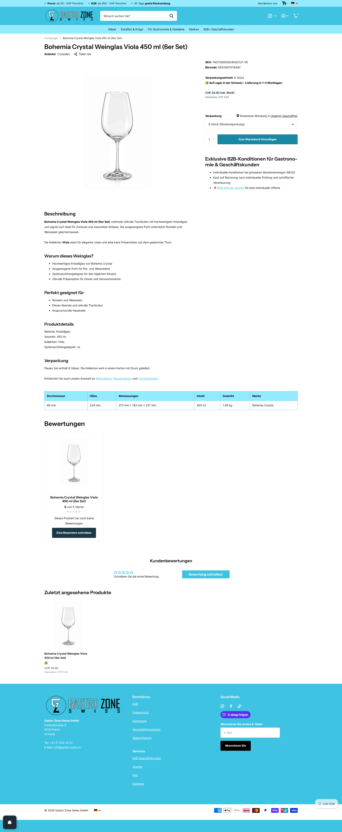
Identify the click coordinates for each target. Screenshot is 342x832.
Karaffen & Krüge (132, 29)
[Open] (9, 822)
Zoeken (171, 16)
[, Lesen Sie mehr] (272, 15)
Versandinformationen (146, 729)
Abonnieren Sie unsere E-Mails (241, 724)
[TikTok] (239, 706)
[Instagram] (222, 706)
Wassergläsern (122, 378)
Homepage (51, 38)
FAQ (135, 775)
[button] (214, 135)
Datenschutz (140, 712)
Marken (194, 29)
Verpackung (251, 116)
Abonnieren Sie (235, 745)
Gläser (112, 29)
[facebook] (231, 706)
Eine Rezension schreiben (74, 532)
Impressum (139, 721)
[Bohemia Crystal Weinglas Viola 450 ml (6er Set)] (68, 625)
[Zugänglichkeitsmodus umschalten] (284, 3)
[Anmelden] (285, 15)
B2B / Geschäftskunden (219, 29)
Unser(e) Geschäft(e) (284, 116)
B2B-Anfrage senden (231, 187)
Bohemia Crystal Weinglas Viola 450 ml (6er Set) (65, 655)
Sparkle (137, 766)
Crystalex (64, 54)
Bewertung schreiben (206, 574)
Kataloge (138, 783)
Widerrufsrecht (142, 738)
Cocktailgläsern (148, 378)
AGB (135, 704)
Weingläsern (103, 378)
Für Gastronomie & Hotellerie (166, 29)
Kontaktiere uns (267, 3)
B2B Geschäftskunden (146, 758)
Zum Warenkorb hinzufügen (257, 139)
